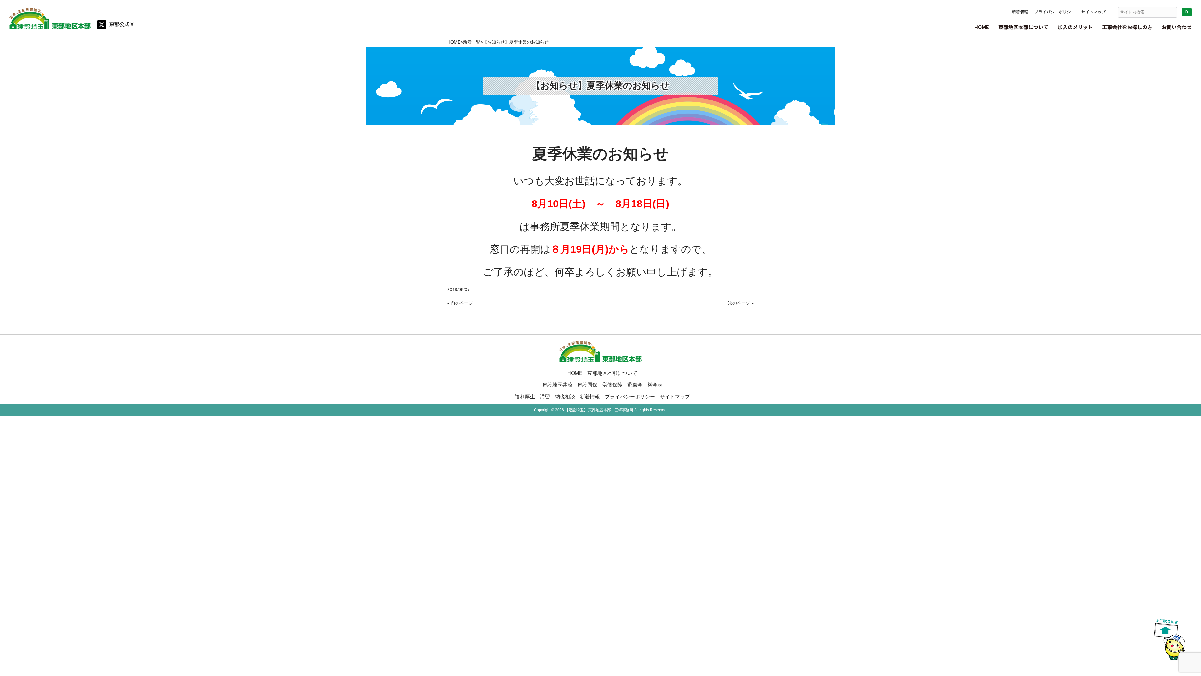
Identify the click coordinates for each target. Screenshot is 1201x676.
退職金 (634, 384)
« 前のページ (460, 302)
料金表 (654, 384)
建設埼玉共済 (557, 384)
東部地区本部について (612, 373)
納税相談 (565, 396)
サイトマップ (1093, 12)
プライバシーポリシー (1054, 12)
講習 (545, 396)
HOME (453, 41)
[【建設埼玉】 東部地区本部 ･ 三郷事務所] (50, 26)
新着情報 (1020, 12)
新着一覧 (471, 41)
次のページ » (741, 302)
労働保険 (612, 384)
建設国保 (587, 384)
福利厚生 (525, 396)
